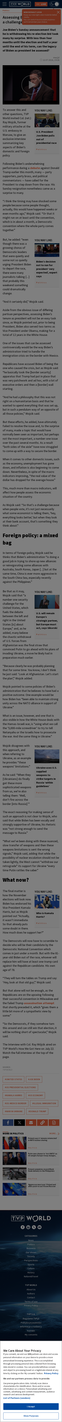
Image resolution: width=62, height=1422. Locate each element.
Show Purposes (31, 1415)
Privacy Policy (51, 1373)
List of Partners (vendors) (16, 1398)
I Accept (31, 1406)
